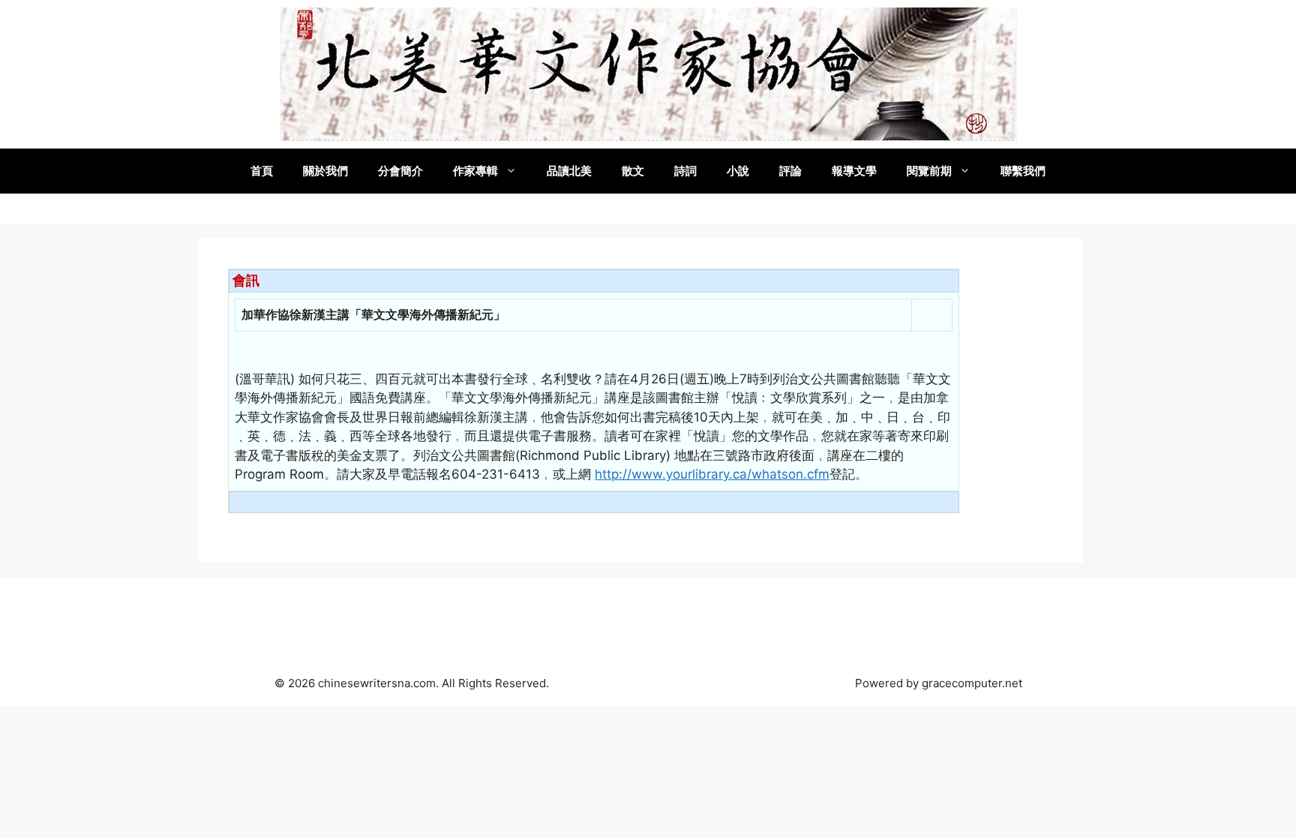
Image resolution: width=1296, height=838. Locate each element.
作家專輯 (475, 171)
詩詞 (685, 171)
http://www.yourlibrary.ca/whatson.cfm (712, 474)
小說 (738, 171)
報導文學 (854, 171)
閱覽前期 (929, 171)
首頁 (261, 171)
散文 (633, 171)
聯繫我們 (1023, 171)
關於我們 (325, 171)
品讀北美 (569, 171)
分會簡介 (400, 171)
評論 (790, 171)
